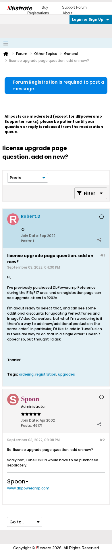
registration (45, 374)
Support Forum (74, 7)
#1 (102, 255)
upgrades (66, 374)
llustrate (19, 8)
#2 (102, 439)
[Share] (99, 240)
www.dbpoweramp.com (28, 488)
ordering (26, 374)
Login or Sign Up (87, 19)
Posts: (26, 240)
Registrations (38, 13)
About (67, 13)
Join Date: (30, 235)
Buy (45, 7)
